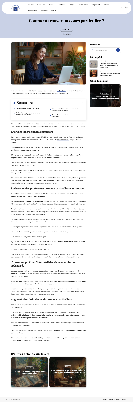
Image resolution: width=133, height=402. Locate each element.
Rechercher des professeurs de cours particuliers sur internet (28, 114)
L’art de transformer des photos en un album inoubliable (30, 372)
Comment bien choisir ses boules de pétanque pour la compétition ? (109, 65)
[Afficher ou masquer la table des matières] (58, 103)
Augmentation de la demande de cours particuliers (64, 115)
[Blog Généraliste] (15, 7)
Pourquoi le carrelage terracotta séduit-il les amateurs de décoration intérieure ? (68, 372)
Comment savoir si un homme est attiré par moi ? (110, 74)
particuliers (61, 91)
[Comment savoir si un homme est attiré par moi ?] (93, 73)
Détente (103, 61)
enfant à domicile (53, 158)
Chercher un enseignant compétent (27, 109)
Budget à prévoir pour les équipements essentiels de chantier (105, 97)
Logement (105, 93)
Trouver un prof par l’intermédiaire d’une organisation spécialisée (65, 109)
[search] (121, 7)
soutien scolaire (63, 140)
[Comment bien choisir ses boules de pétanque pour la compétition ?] (93, 64)
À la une (66, 29)
